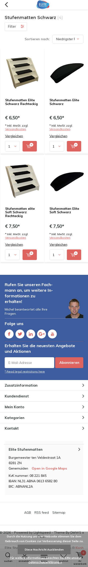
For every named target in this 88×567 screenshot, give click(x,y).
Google (41, 334)
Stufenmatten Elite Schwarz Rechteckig (21, 102)
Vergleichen (14, 136)
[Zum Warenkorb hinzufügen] (30, 146)
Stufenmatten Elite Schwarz (64, 102)
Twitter (19, 334)
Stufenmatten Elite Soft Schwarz (64, 210)
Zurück (6, 4)
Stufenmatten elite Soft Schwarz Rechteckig (20, 212)
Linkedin (30, 334)
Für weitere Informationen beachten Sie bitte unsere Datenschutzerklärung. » (45, 560)
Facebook (9, 334)
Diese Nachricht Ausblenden (44, 549)
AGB (27, 512)
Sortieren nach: (37, 39)
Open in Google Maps (49, 468)
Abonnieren (69, 362)
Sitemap (58, 512)
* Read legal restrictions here (25, 371)
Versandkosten (15, 129)
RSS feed (41, 512)
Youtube (52, 334)
